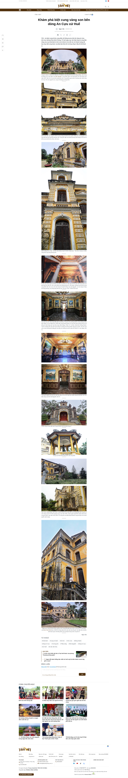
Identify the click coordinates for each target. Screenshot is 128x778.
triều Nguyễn (58, 76)
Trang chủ (20, 10)
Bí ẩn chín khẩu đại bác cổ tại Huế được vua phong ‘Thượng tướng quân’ (58, 654)
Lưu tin (2, 42)
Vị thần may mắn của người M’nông (52, 700)
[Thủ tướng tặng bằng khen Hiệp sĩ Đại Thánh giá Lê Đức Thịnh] (53, 729)
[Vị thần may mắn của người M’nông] (53, 692)
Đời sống (31, 754)
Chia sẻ (2, 39)
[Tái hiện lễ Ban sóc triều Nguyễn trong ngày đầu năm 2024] (29, 729)
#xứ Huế (44, 646)
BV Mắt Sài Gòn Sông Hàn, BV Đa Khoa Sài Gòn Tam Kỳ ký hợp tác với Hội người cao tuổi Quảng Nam (52, 719)
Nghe (2, 35)
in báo (67, 35)
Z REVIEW (71, 756)
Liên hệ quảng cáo (42, 759)
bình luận (70, 35)
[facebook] (106, 1)
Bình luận (2, 46)
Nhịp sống (39, 9)
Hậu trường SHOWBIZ (103, 754)
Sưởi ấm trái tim (72, 754)
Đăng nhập (44, 666)
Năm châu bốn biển (75, 9)
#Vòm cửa (69, 640)
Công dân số (31, 756)
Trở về (2, 50)
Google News (92, 15)
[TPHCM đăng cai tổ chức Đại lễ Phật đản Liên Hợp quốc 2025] (76, 729)
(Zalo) (47, 761)
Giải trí (20, 754)
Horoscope (61, 754)
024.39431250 (23, 764)
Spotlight (60, 756)
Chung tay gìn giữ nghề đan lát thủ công (76, 701)
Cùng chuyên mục (27, 684)
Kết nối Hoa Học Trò (53, 756)
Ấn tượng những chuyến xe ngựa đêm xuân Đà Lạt (28, 718)
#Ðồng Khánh (77, 640)
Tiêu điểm (29, 9)
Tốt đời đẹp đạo (51, 9)
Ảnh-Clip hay (81, 754)
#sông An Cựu (46, 643)
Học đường (21, 756)
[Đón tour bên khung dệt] (29, 692)
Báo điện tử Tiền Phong (64, 5)
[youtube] (108, 1)
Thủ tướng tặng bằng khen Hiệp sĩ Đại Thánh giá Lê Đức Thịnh (52, 737)
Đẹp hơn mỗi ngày (43, 754)
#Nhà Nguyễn (72, 643)
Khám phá (41, 756)
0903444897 (59, 761)
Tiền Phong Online (51, 1)
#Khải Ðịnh (45, 640)
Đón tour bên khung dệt (25, 700)
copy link (64, 35)
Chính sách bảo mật (98, 759)
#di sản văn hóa (53, 646)
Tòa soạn (21, 759)
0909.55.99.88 (42, 761)
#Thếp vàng (63, 643)
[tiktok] (81, 763)
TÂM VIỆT (38, 14)
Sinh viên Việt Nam (74, 1)
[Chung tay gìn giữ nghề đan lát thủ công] (76, 692)
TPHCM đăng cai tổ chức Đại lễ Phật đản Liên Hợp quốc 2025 (76, 737)
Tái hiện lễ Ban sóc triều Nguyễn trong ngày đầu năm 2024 (29, 737)
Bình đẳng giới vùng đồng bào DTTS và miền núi (97, 9)
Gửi (82, 674)
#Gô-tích (62, 640)
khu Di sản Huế (47, 630)
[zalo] (85, 763)
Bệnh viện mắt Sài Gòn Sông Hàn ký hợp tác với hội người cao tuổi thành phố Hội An (76, 719)
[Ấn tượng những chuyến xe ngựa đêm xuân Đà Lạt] (29, 710)
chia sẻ (58, 35)
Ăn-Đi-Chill (51, 754)
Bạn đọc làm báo (26, 774)
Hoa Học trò (84, 1)
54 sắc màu (63, 9)
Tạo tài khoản (52, 666)
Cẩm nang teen (92, 754)
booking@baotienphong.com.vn (46, 763)
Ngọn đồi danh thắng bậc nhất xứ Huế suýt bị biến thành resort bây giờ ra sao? (64, 660)
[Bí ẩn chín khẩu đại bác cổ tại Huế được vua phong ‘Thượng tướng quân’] (81, 654)
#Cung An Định (54, 640)
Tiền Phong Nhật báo (62, 1)
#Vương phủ (55, 643)
